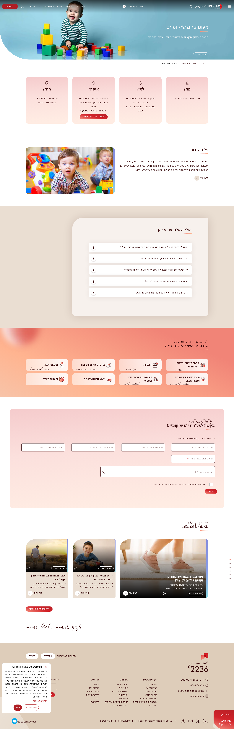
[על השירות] (230, 563)
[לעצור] (124, 6)
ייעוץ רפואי (123, 698)
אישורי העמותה (92, 691)
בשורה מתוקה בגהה (152, 6)
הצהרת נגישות (106, 720)
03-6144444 (197, 685)
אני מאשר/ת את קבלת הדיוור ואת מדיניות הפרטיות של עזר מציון (179, 484)
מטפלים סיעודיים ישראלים (116, 702)
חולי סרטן (152, 684)
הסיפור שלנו (48, 6)
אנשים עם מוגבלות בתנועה (145, 702)
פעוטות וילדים (151, 691)
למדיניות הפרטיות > (39, 701)
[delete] (103, 472)
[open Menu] (229, 6)
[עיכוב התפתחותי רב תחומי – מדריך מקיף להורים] (47, 555)
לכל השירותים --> (120, 705)
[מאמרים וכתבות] (230, 578)
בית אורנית (123, 688)
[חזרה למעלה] (7, 632)
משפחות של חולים (148, 698)
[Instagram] (190, 721)
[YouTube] (205, 721)
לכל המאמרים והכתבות (39, 609)
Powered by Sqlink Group (24, 721)
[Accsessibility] (23, 6)
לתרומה (9, 6)
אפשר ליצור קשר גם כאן (94, 116)
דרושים (32, 656)
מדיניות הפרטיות (125, 720)
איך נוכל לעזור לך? (225, 719)
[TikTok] (183, 721)
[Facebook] (198, 721)
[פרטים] (230, 560)
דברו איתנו (35, 6)
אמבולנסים (123, 695)
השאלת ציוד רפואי (120, 691)
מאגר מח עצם (122, 684)
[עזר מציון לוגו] (210, 6)
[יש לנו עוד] (230, 571)
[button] (14, 721)
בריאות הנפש (151, 695)
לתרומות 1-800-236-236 (191, 690)
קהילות (83, 6)
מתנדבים (48, 656)
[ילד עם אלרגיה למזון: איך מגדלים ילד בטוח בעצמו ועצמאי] (94, 555)
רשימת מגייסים (92, 695)
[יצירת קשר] (230, 575)
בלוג (97, 698)
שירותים (70, 6)
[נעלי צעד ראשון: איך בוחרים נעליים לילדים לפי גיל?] (164, 568)
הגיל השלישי (151, 688)
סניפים (60, 6)
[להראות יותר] (164, 593)
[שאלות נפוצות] (230, 567)
